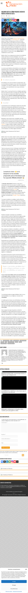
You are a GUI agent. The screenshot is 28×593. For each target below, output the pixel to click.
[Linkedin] (8, 20)
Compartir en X (21, 180)
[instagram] (14, 493)
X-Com (15, 189)
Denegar (14, 585)
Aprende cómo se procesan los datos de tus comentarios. (13, 452)
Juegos (8, 15)
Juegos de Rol (23, 340)
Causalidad (16, 340)
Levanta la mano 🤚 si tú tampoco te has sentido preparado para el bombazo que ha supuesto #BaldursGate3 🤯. (14, 174)
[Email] (10, 20)
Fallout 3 (3, 124)
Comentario (4, 422)
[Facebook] (3, 20)
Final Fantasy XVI (15, 39)
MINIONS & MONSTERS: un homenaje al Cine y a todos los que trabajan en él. (13, 374)
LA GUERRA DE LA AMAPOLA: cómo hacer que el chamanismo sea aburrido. (13, 391)
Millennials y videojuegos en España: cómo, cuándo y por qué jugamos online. (12, 410)
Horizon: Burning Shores (19, 38)
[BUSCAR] (23, 455)
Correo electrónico (5, 438)
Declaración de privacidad (17, 591)
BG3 (11, 340)
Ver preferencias (14, 588)
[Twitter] (13, 493)
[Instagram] (13, 20)
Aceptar (14, 581)
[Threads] (18, 20)
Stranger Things (16, 195)
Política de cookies (9, 591)
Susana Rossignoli (18, 491)
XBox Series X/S (11, 343)
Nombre (3, 434)
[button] (26, 569)
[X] (5, 20)
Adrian (4, 15)
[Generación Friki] (14, 3)
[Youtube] (15, 20)
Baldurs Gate (6, 340)
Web (2, 443)
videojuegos (3, 343)
